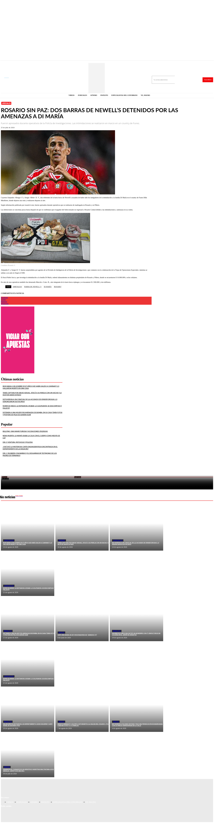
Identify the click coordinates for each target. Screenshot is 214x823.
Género (61, 540)
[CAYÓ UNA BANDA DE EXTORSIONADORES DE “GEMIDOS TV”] (82, 618)
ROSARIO (57, 287)
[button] (8, 77)
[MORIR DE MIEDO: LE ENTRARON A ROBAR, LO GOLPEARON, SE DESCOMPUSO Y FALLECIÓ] (27, 573)
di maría (48, 287)
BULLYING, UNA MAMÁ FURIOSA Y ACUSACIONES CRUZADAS (25, 431)
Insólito (8, 631)
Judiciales (6, 103)
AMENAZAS (17, 287)
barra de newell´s (32, 287)
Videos (61, 632)
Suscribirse (207, 80)
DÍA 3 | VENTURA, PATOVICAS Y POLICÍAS (18, 442)
